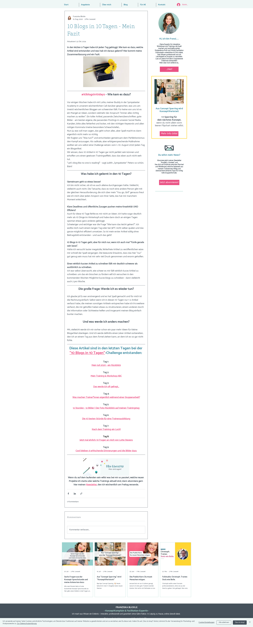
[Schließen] (249, 622)
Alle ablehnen (224, 622)
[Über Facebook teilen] (68, 493)
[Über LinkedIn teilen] (75, 493)
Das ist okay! (239, 622)
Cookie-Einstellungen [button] (206, 622)
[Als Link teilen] (81, 493)
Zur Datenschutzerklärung (27, 623)
